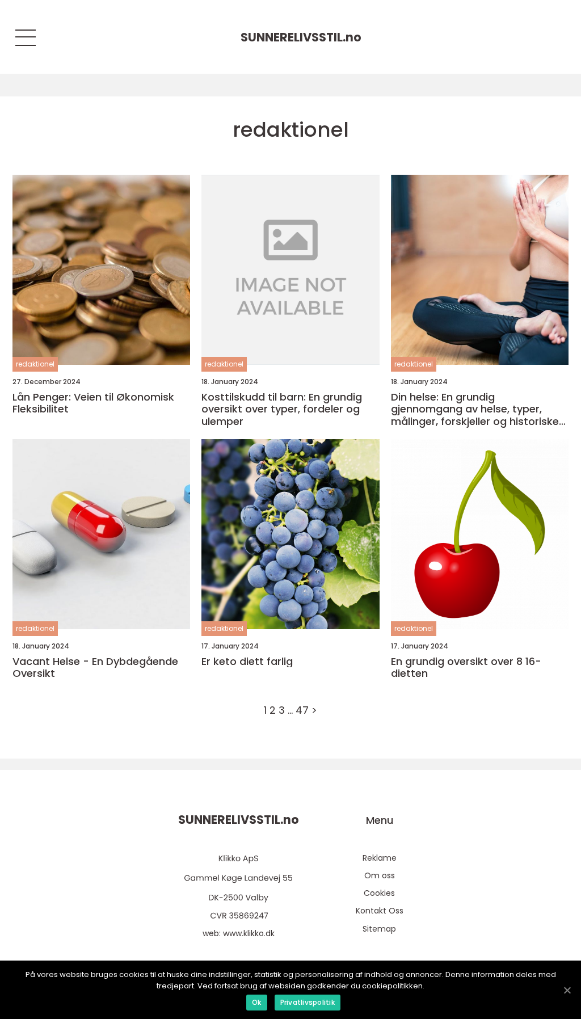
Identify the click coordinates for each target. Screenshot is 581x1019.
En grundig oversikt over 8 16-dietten (466, 667)
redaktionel (35, 364)
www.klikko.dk (249, 933)
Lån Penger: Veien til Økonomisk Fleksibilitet (93, 403)
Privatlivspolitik (307, 1002)
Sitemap (379, 928)
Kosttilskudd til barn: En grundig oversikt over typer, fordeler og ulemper (281, 409)
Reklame (380, 858)
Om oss (379, 875)
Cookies (379, 893)
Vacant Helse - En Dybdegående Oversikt (95, 667)
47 (302, 710)
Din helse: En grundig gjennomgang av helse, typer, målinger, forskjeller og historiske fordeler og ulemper (475, 409)
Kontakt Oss (379, 910)
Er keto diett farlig (247, 661)
